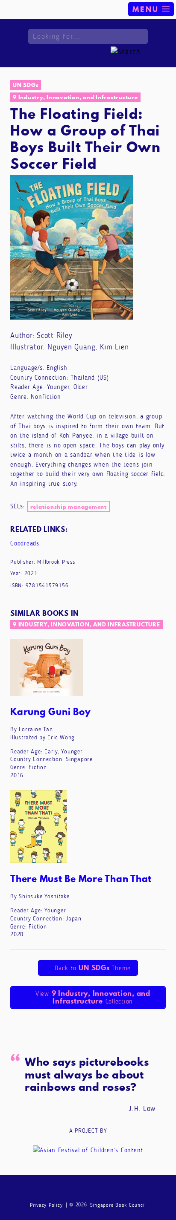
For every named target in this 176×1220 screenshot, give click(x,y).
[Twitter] (104, 1190)
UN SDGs (25, 85)
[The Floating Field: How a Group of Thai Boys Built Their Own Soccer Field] (71, 247)
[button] (151, 9)
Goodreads (24, 543)
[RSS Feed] (121, 1190)
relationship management (68, 506)
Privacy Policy (46, 1205)
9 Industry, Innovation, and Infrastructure (75, 97)
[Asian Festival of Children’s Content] (88, 1150)
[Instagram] (88, 1190)
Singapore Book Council (118, 1205)
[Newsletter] (55, 1190)
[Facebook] (72, 1190)
